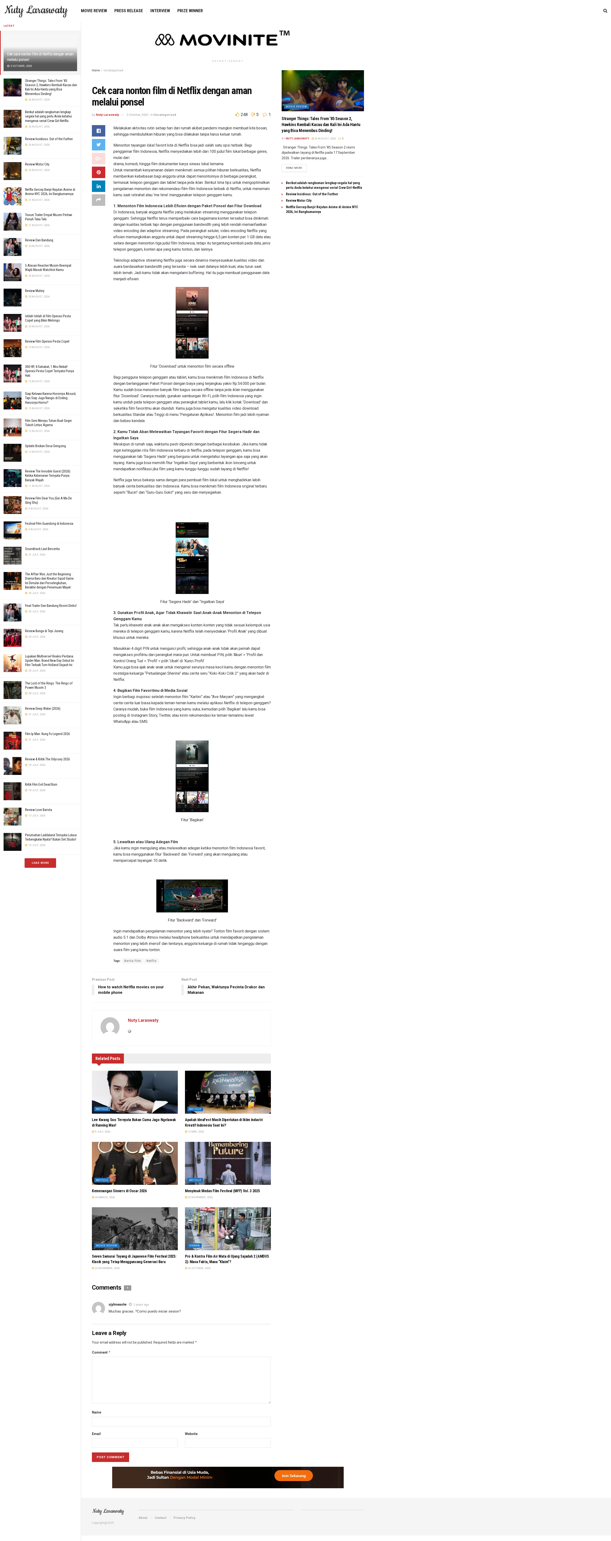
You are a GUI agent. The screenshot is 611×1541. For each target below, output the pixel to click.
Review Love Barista (38, 810)
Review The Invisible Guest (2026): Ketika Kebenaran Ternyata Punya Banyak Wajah (48, 475)
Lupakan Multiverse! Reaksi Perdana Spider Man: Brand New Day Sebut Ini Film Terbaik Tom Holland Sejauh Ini (49, 660)
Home (96, 70)
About (142, 1518)
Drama (194, 1245)
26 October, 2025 (199, 1268)
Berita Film (132, 961)
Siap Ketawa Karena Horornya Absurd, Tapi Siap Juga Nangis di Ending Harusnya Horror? (50, 398)
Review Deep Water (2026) (42, 708)
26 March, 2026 (104, 1197)
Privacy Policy (184, 1518)
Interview (160, 10)
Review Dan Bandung (39, 240)
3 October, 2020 (137, 115)
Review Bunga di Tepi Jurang (44, 631)
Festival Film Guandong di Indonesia (49, 523)
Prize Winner (190, 10)
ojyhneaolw (117, 1304)
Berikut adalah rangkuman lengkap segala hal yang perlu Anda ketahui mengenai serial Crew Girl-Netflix (48, 116)
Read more (294, 167)
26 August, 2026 (325, 138)
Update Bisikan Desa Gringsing (45, 446)
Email (96, 1434)
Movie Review (94, 10)
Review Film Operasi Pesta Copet (47, 341)
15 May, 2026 (195, 1131)
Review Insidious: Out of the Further (49, 139)
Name (96, 1412)
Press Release (128, 10)
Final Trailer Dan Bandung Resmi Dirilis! (51, 606)
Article (102, 1109)
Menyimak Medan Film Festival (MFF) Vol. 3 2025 (222, 1191)
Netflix (152, 961)
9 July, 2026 (102, 1131)
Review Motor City (37, 164)
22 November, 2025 (200, 1197)
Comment (101, 1352)
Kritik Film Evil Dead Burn (41, 784)
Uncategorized (113, 70)
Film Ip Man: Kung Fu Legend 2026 (47, 734)
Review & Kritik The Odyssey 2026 (47, 759)
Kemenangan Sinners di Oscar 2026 (119, 1191)
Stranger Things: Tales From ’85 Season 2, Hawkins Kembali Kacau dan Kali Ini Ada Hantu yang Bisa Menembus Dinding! (321, 124)
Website (191, 1434)
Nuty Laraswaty (107, 115)
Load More (40, 862)
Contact (160, 1518)
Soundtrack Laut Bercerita (42, 549)
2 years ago (141, 1304)
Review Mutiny (34, 291)
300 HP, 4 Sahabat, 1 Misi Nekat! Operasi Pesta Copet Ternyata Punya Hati (49, 371)
